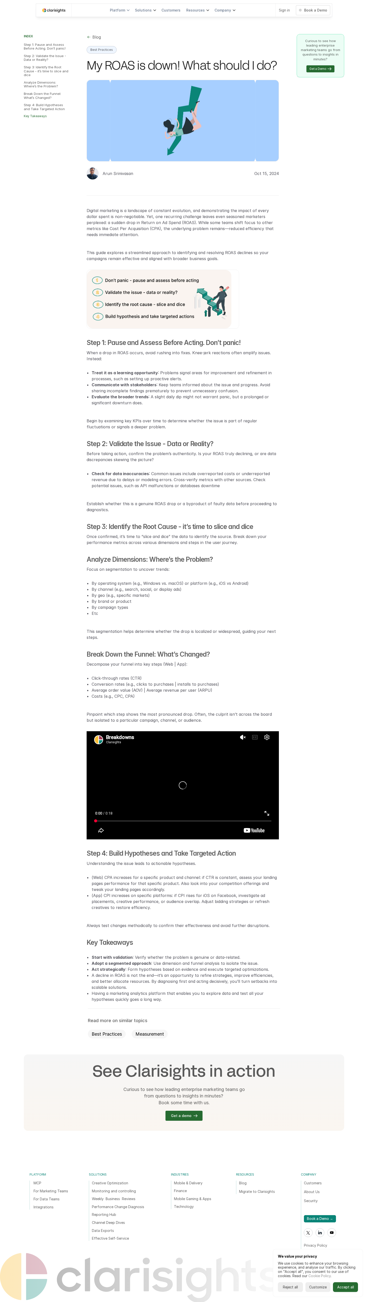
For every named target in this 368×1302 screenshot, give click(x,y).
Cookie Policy (319, 1276)
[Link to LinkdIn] (320, 1232)
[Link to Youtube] (331, 1232)
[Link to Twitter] (308, 1232)
